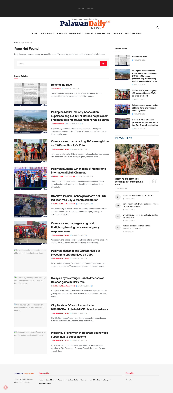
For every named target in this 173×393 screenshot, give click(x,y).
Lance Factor (58, 124)
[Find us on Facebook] (126, 379)
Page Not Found (26, 42)
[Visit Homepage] (84, 24)
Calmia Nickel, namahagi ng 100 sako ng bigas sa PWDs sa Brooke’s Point (80, 143)
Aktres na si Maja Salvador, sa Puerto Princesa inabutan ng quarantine (140, 205)
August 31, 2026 (69, 89)
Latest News (46, 33)
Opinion (89, 33)
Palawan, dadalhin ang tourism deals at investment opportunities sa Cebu (75, 252)
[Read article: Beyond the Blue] (30, 94)
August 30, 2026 (77, 149)
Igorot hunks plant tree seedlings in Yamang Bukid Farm (129, 181)
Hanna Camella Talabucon (64, 176)
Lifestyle (117, 33)
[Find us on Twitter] (130, 379)
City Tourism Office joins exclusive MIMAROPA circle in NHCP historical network (79, 307)
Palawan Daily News (61, 149)
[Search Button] (158, 27)
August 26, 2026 (83, 176)
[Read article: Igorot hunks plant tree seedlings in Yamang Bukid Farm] (137, 159)
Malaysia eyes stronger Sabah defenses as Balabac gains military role (77, 280)
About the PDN (132, 33)
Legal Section (102, 33)
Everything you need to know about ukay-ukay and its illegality (140, 216)
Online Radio (75, 33)
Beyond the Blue (61, 84)
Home (34, 33)
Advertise (62, 33)
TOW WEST (57, 89)
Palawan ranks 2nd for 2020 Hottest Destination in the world (136, 226)
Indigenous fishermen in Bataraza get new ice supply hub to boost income (79, 335)
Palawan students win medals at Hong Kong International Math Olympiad (78, 171)
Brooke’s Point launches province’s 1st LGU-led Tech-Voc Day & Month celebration (79, 198)
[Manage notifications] (6, 387)
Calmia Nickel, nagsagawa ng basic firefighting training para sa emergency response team (75, 227)
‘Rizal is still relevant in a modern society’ (138, 195)
